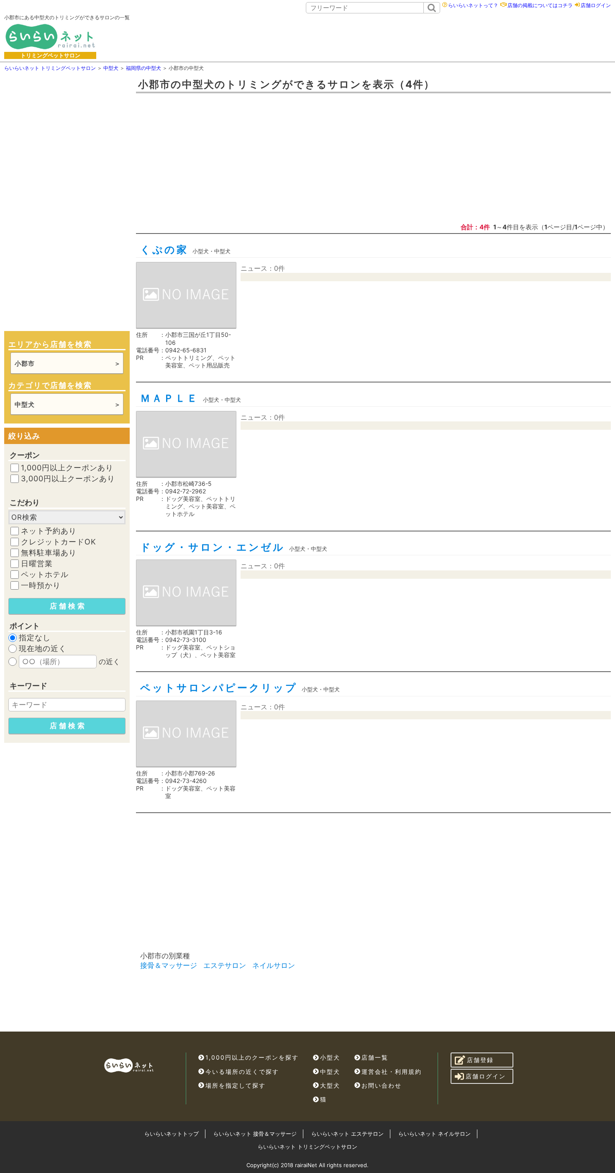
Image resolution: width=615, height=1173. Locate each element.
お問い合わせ (381, 1085)
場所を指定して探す (235, 1085)
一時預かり (41, 585)
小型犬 (330, 1057)
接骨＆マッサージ (168, 965)
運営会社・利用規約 (391, 1071)
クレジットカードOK (58, 542)
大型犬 (330, 1085)
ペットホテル (45, 574)
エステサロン (224, 965)
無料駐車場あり (49, 553)
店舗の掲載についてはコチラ (540, 5)
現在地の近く (43, 648)
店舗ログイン (596, 5)
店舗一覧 (374, 1057)
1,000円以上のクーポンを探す (252, 1057)
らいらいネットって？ (473, 5)
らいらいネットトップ (171, 1133)
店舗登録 (480, 1059)
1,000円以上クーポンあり (67, 468)
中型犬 (330, 1071)
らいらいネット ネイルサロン (434, 1133)
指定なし (35, 638)
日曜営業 (37, 564)
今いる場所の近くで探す (242, 1071)
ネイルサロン (273, 965)
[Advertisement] (379, 36)
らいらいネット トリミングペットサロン (307, 1146)
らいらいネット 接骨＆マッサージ (255, 1133)
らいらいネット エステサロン (347, 1133)
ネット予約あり (49, 531)
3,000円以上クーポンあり (68, 479)
